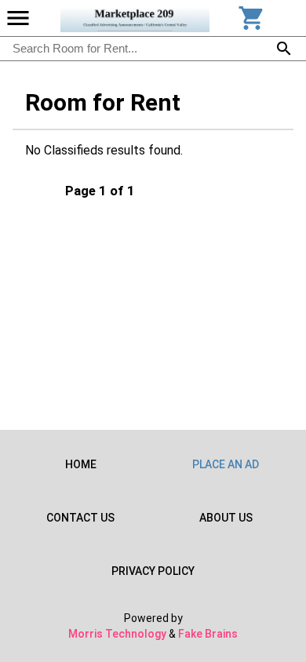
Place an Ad (225, 464)
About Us (226, 517)
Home (81, 464)
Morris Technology (117, 633)
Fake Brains (208, 633)
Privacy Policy (153, 571)
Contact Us (80, 517)
